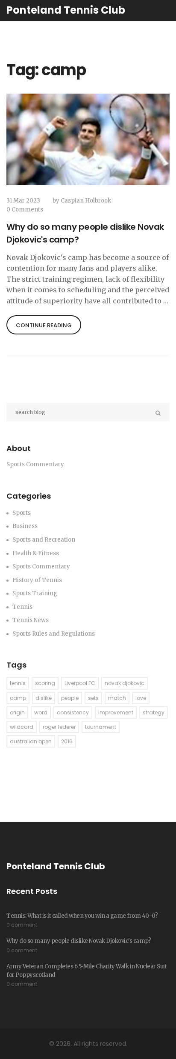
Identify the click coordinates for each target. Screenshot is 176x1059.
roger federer (59, 727)
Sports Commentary (41, 566)
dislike (43, 698)
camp (18, 698)
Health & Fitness (35, 553)
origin (17, 712)
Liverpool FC (80, 683)
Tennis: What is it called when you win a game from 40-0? (82, 915)
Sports (21, 513)
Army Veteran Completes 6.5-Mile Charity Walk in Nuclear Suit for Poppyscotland (86, 971)
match (117, 698)
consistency (73, 712)
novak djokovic (124, 683)
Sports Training (34, 593)
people (70, 698)
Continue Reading (44, 325)
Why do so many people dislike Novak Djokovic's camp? (85, 233)
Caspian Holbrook (86, 200)
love (140, 698)
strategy (153, 712)
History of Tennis (37, 580)
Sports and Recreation (43, 539)
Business (25, 526)
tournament (100, 727)
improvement (115, 712)
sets (93, 698)
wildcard (21, 727)
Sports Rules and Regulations (53, 633)
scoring (45, 683)
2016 (67, 741)
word (40, 712)
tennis (18, 683)
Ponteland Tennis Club (65, 10)
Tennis (22, 607)
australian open (31, 741)
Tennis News (30, 620)
